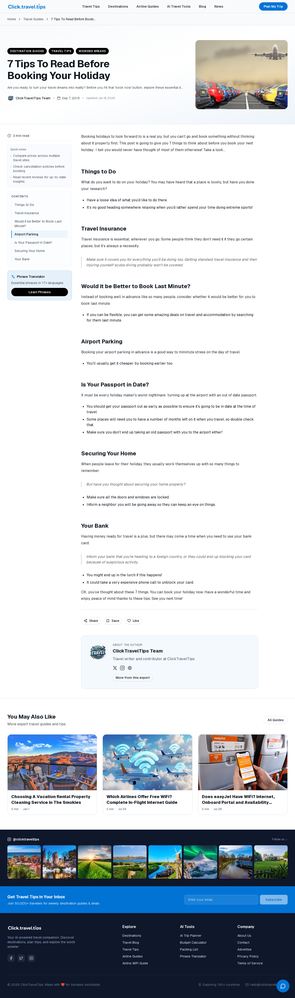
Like (136, 621)
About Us (244, 936)
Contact (243, 942)
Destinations (118, 6)
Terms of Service (250, 963)
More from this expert (133, 678)
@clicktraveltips (26, 839)
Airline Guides (147, 6)
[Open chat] (283, 986)
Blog (202, 6)
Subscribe (274, 900)
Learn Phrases (40, 292)
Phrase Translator (193, 956)
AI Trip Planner (190, 936)
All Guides (276, 720)
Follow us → (280, 839)
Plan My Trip (273, 6)
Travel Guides (33, 19)
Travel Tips (91, 6)
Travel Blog (130, 942)
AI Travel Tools (179, 6)
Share (93, 621)
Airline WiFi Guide (135, 963)
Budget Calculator (193, 942)
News (218, 6)
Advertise (244, 949)
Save (115, 621)
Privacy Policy (248, 956)
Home (11, 19)
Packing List (189, 949)
